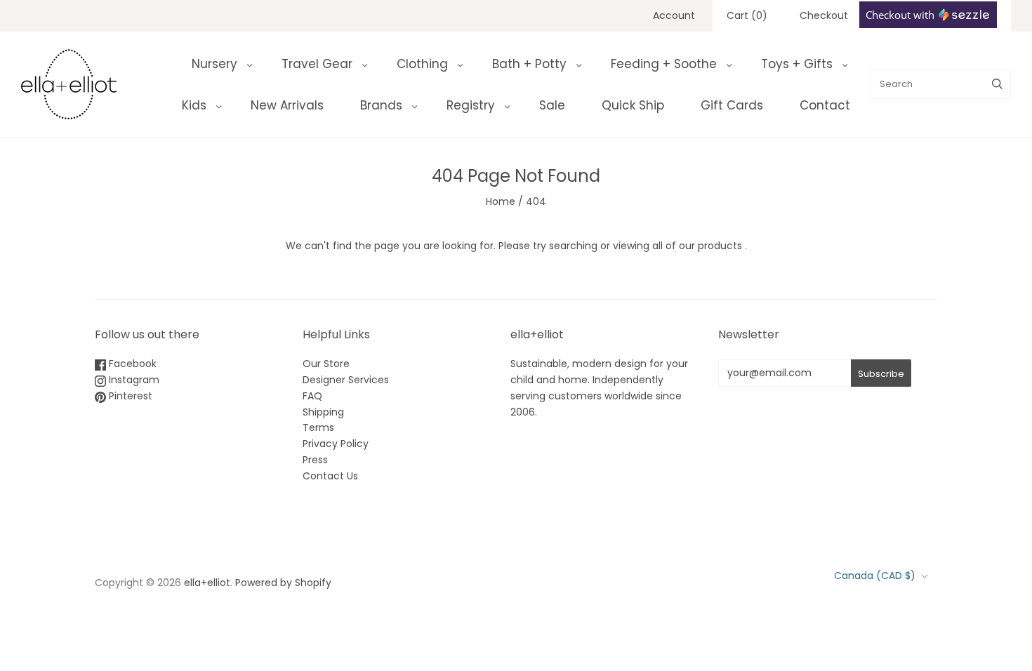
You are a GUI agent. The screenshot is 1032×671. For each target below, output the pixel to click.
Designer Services (346, 380)
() (747, 15)
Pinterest (129, 396)
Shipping (323, 412)
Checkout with (901, 15)
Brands (381, 105)
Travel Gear (317, 63)
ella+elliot (207, 583)
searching (573, 246)
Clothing (422, 63)
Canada (874, 576)
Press (315, 460)
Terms (318, 427)
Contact (825, 105)
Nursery (214, 63)
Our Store (326, 364)
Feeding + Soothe (664, 63)
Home (500, 201)
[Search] (997, 84)
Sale (552, 105)
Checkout (824, 15)
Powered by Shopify (283, 583)
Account (674, 15)
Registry (470, 105)
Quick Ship (633, 105)
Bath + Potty (529, 63)
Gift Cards (732, 105)
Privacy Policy (336, 444)
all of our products (697, 246)
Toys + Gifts (797, 63)
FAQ (312, 396)
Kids (194, 105)
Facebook (131, 364)
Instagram (132, 380)
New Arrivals (287, 105)
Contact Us (330, 476)
